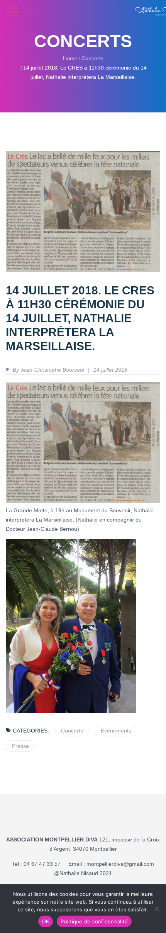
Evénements (116, 730)
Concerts (92, 58)
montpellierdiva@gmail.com (120, 864)
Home (70, 58)
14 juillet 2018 (110, 370)
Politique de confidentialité (94, 921)
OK (45, 921)
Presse (20, 746)
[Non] (156, 909)
